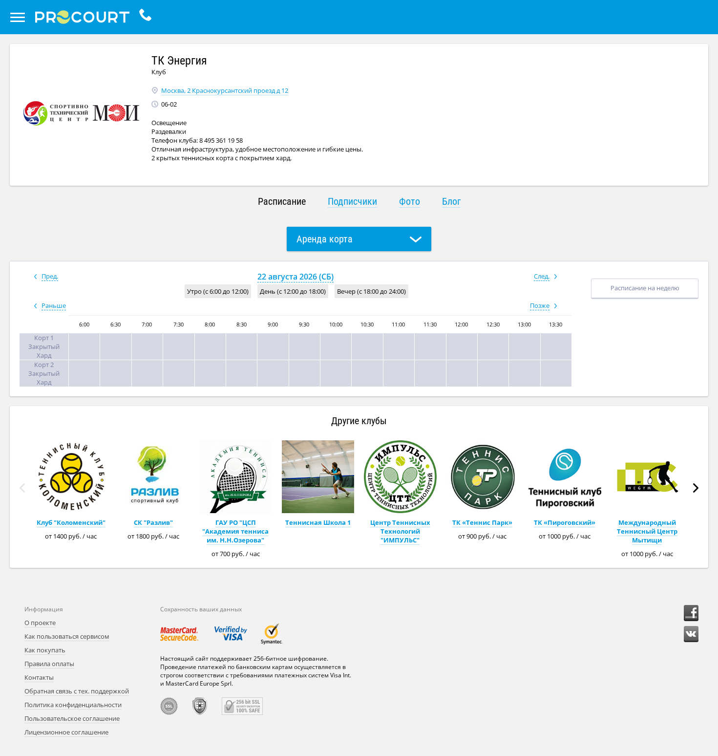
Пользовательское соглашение (72, 718)
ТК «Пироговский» (564, 522)
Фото (409, 201)
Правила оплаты (49, 663)
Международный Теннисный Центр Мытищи (647, 531)
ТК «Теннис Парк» (482, 522)
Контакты (39, 677)
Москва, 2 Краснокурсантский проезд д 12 (224, 90)
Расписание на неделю (645, 287)
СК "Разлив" (153, 522)
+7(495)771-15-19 (147, 17)
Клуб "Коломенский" (71, 522)
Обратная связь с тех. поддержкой (76, 691)
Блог (451, 201)
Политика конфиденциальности (73, 704)
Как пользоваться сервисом (66, 636)
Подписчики (352, 201)
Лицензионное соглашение (66, 732)
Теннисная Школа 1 (318, 522)
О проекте (40, 622)
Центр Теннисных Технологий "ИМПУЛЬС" (400, 531)
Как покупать (44, 650)
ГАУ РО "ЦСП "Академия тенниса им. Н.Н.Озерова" (235, 531)
